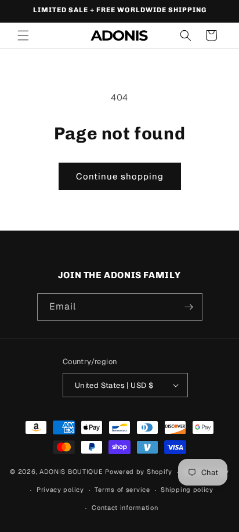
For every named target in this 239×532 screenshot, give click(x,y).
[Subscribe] (189, 307)
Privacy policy (60, 490)
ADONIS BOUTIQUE (71, 472)
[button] (23, 35)
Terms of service (122, 490)
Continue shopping (120, 176)
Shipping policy (187, 490)
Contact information (125, 508)
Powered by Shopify (138, 472)
